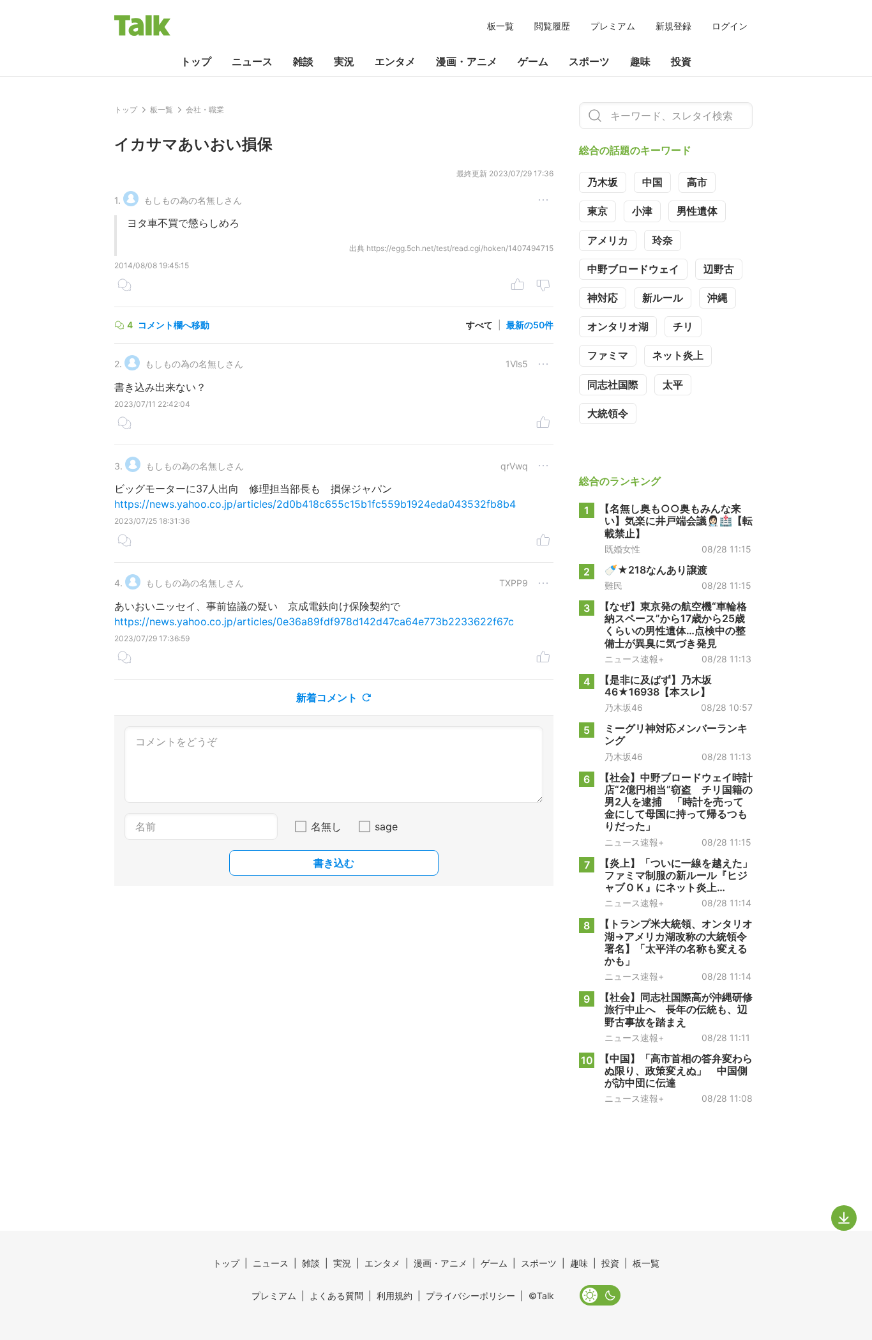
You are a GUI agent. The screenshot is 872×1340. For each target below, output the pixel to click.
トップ (196, 61)
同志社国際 (612, 384)
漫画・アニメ (466, 61)
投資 (681, 61)
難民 (613, 585)
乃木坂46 (624, 707)
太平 (673, 384)
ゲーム (533, 61)
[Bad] (543, 286)
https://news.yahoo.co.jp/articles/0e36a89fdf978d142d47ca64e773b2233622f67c (314, 621)
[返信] (124, 286)
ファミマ (607, 355)
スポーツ (589, 61)
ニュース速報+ (634, 659)
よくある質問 (336, 1295)
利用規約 (394, 1295)
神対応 (602, 297)
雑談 (303, 61)
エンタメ (395, 61)
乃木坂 (602, 182)
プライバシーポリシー (470, 1295)
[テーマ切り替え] (600, 1295)
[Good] (517, 286)
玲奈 (662, 240)
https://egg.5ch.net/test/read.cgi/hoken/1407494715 (459, 248)
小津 (642, 210)
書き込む (333, 863)
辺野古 (718, 269)
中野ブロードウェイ (633, 269)
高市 (697, 182)
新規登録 (673, 25)
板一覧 (500, 25)
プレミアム (612, 25)
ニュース (252, 61)
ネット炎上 (677, 355)
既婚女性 (622, 549)
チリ (683, 326)
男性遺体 (697, 210)
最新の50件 (529, 324)
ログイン (730, 25)
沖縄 (717, 297)
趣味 (640, 61)
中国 (652, 182)
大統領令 (607, 413)
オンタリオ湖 (618, 326)
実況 (344, 61)
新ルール (662, 297)
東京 (597, 210)
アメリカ (607, 240)
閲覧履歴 (552, 25)
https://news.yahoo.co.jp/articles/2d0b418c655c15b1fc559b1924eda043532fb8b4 (315, 504)
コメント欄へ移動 (173, 324)
